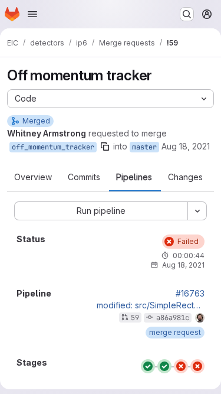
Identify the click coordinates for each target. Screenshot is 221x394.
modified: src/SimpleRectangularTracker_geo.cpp (150, 305)
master (144, 147)
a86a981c (172, 318)
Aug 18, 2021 (185, 146)
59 (135, 318)
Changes (185, 177)
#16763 (190, 293)
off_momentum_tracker (53, 147)
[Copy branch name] (105, 146)
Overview (33, 177)
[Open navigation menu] (32, 14)
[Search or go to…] (187, 14)
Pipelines (134, 177)
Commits (84, 177)
